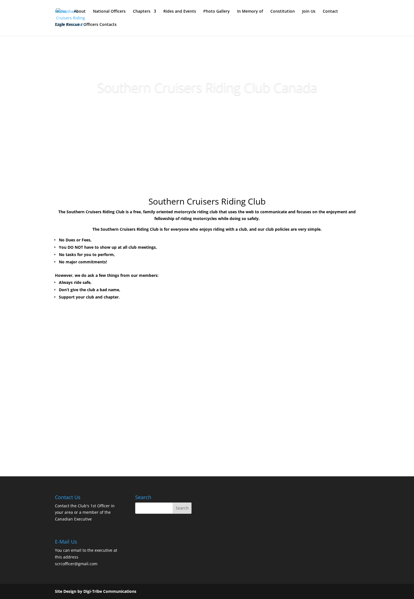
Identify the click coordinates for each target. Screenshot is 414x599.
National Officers (109, 11)
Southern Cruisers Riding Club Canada (207, 87)
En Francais (207, 109)
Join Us (308, 11)
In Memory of (250, 11)
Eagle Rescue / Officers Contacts (86, 25)
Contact (330, 11)
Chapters (141, 11)
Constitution (282, 11)
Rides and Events (179, 11)
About (80, 11)
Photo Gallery (216, 11)
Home (60, 11)
